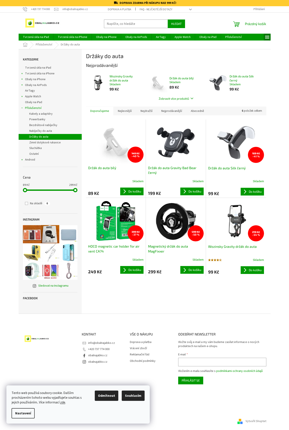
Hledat (176, 24)
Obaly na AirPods (36, 85)
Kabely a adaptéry (41, 114)
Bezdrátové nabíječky (43, 125)
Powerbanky (37, 119)
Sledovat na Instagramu (53, 286)
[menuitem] (36, 37)
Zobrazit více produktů (174, 98)
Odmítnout (106, 395)
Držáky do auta (38, 137)
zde (62, 402)
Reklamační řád (139, 355)
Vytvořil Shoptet (256, 421)
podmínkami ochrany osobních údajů (239, 371)
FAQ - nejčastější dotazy (156, 9)
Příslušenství (33, 108)
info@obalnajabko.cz (101, 343)
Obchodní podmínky (143, 361)
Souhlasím (133, 395)
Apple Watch (33, 96)
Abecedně (197, 111)
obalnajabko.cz (97, 355)
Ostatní (34, 154)
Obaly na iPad (34, 102)
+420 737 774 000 (99, 349)
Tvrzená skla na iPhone (40, 73)
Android (30, 160)
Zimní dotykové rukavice (45, 142)
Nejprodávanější (171, 111)
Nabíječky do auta (40, 131)
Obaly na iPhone (35, 79)
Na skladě (39, 203)
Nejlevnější (125, 111)
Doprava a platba (119, 9)
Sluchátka (35, 148)
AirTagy (30, 91)
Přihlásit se (191, 380)
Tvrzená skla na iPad (38, 68)
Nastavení (23, 413)
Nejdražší (147, 111)
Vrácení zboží (138, 348)
